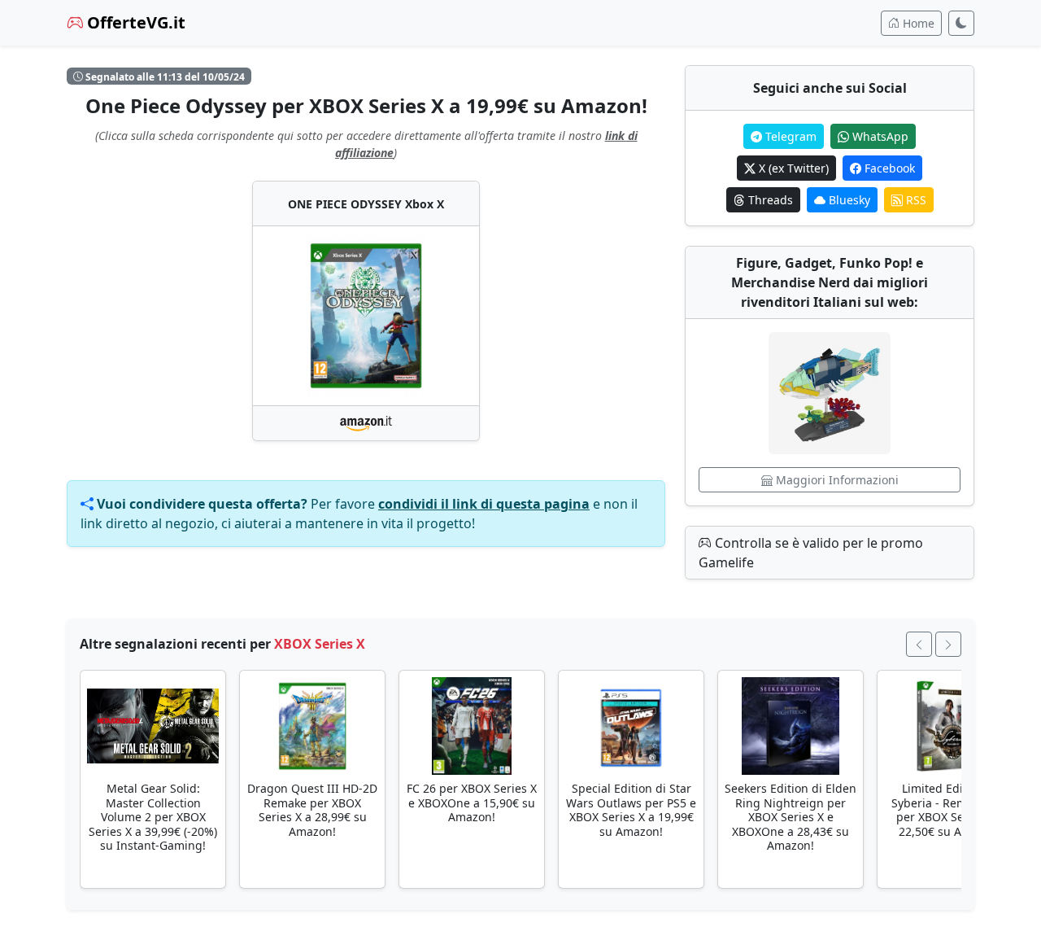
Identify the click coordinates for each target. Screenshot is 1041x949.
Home (916, 23)
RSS (914, 200)
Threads (769, 200)
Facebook (888, 168)
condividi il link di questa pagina (484, 504)
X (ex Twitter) (792, 168)
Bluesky (847, 200)
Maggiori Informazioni (836, 480)
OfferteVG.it (134, 22)
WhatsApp (878, 136)
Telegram (789, 136)
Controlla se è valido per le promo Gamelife (811, 552)
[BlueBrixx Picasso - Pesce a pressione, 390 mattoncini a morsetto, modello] (829, 393)
